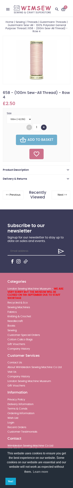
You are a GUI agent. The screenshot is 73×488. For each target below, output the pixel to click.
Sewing (20, 22)
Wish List (12, 418)
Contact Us (14, 362)
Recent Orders (16, 427)
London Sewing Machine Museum (29, 381)
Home (9, 22)
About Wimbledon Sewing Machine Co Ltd (34, 367)
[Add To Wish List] (36, 154)
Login (10, 422)
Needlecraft (15, 321)
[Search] (57, 9)
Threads (32, 22)
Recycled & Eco (17, 302)
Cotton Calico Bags (20, 339)
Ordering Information (20, 413)
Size (9, 113)
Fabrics (12, 312)
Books (11, 326)
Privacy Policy (16, 399)
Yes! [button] (10, 481)
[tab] (36, 170)
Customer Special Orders (23, 335)
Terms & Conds (17, 408)
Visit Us (11, 372)
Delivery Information (20, 404)
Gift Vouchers (16, 344)
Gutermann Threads (53, 22)
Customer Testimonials (22, 432)
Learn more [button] (40, 471)
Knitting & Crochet (19, 316)
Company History (18, 349)
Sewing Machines (18, 307)
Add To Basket (40, 140)
